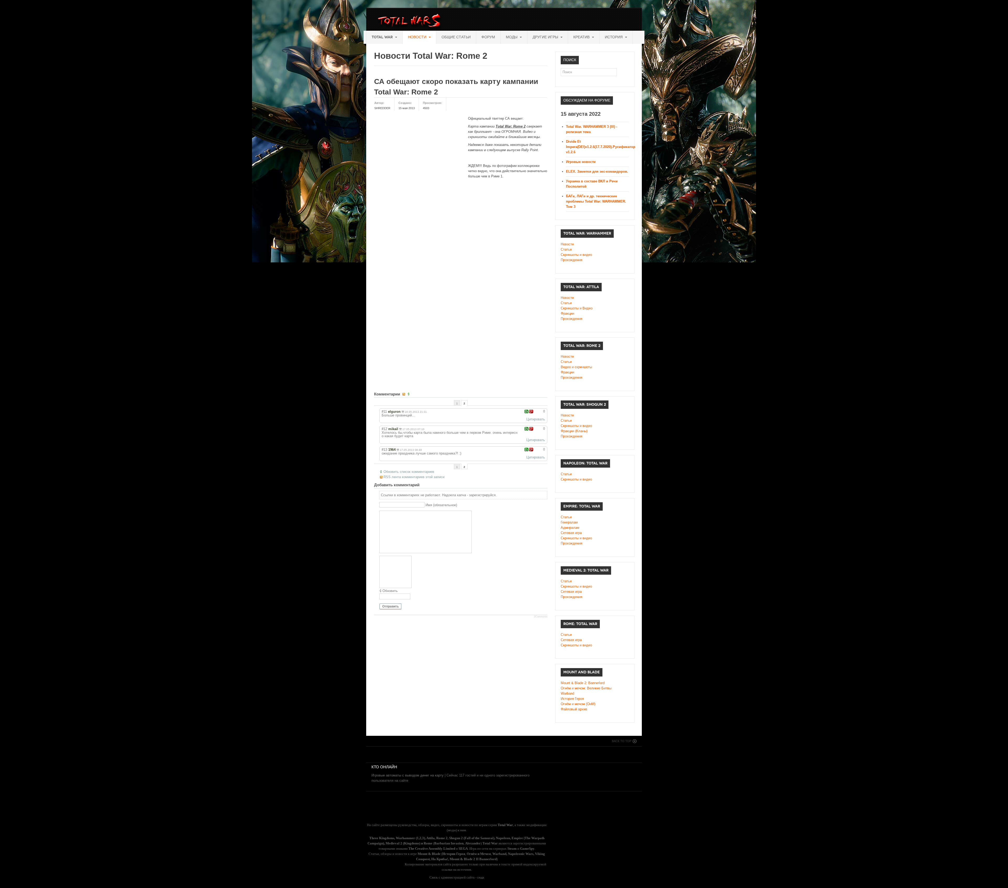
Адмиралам (570, 528)
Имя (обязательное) (441, 505)
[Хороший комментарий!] (526, 411)
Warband (567, 693)
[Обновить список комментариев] (409, 394)
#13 (384, 450)
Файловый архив (574, 709)
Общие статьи (456, 37)
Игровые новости (581, 162)
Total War (383, 37)
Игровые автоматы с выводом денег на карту (407, 775)
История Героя (572, 699)
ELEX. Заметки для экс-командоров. (597, 171)
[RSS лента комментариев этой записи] (404, 394)
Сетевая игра (571, 533)
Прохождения (571, 260)
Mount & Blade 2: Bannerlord (583, 683)
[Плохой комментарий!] (531, 411)
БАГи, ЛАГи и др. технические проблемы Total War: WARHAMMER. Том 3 (596, 201)
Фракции (567, 313)
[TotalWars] (410, 21)
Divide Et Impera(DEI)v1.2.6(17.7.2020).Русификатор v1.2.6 (600, 147)
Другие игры (546, 37)
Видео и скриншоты (576, 367)
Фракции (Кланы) (574, 431)
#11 (384, 412)
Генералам (569, 522)
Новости (417, 37)
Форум (488, 37)
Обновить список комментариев (409, 472)
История (614, 37)
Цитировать (535, 419)
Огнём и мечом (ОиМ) (578, 704)
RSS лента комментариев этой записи (414, 477)
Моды (512, 37)
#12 (384, 429)
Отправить (390, 606)
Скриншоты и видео (576, 255)
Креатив (582, 37)
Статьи (566, 249)
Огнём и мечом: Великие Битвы (586, 688)
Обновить (390, 591)
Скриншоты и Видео (576, 308)
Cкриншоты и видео (576, 426)
